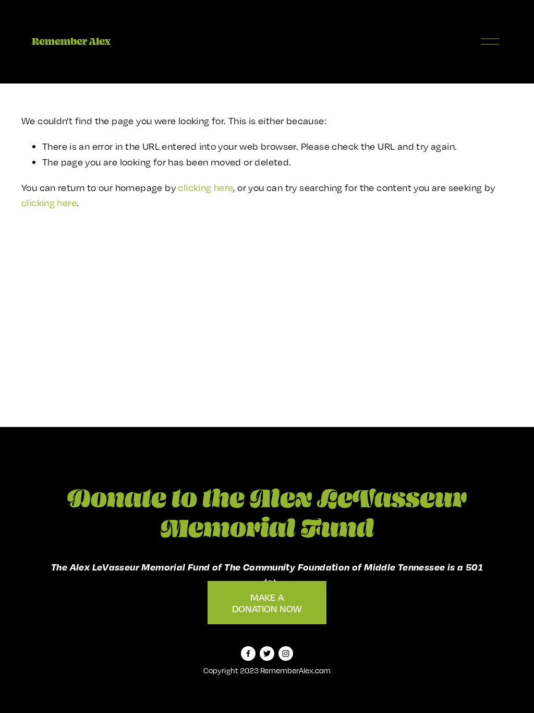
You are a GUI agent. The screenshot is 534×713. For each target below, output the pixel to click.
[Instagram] (285, 653)
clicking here (205, 187)
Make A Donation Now (267, 602)
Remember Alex (71, 41)
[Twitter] (267, 653)
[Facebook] (248, 653)
